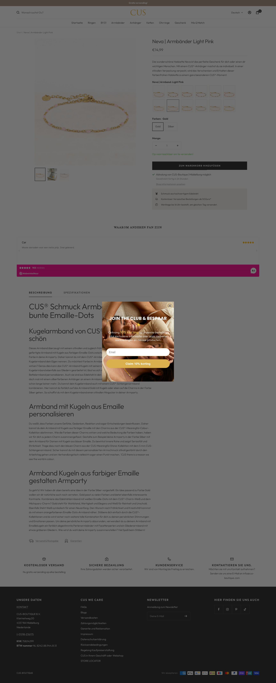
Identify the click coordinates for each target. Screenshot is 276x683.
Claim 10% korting (138, 364)
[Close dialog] (170, 306)
